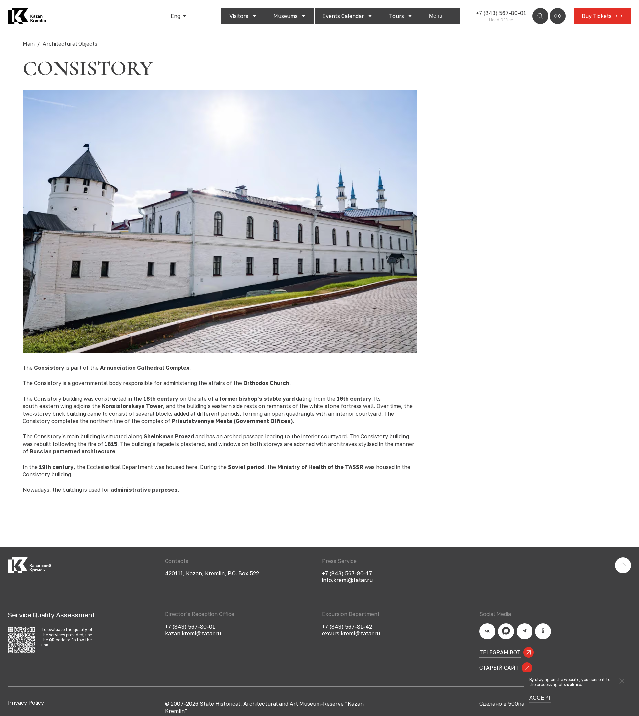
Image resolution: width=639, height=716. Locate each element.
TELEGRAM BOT (500, 652)
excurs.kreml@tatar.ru (351, 633)
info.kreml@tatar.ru (347, 580)
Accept (540, 698)
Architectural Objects (70, 43)
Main (29, 43)
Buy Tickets (597, 16)
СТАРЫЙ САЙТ (499, 667)
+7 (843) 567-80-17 (347, 573)
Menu (435, 16)
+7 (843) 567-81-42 (347, 626)
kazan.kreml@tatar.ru (193, 633)
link (44, 645)
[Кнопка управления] (540, 16)
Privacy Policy (26, 703)
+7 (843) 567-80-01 (501, 13)
